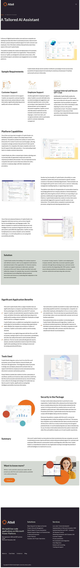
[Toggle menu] (76, 4)
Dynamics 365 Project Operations (36, 538)
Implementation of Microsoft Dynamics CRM (64, 528)
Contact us (19, 553)
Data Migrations (57, 542)
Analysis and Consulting (59, 545)
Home (2, 14)
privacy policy (28, 564)
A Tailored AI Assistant (33, 534)
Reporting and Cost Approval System (36, 526)
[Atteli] (8, 4)
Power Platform (31, 536)
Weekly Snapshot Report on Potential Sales (38, 532)
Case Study (12, 553)
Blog (25, 553)
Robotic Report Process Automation (36, 530)
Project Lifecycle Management (35, 528)
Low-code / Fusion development (61, 526)
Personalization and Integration (61, 540)
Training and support (58, 547)
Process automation (58, 538)
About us (4, 553)
